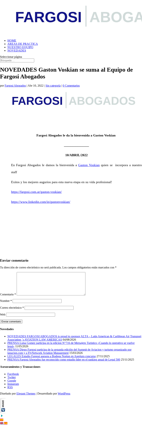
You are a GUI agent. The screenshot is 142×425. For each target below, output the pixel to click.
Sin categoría (53, 85)
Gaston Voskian (89, 165)
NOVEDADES (16, 50)
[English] (2, 423)
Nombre (6, 300)
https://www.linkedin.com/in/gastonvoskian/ (40, 202)
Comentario (8, 294)
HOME (11, 40)
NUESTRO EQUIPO (20, 47)
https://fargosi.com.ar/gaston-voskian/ (36, 192)
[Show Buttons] (3, 412)
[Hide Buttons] (2, 416)
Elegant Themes (25, 393)
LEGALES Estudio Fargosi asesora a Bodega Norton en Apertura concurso (51, 356)
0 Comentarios (71, 85)
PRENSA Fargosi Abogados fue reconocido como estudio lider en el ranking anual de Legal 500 (63, 359)
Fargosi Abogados (15, 85)
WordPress (64, 393)
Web (2, 314)
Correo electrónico (12, 307)
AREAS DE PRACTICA (22, 43)
